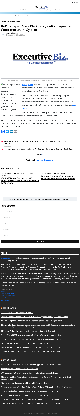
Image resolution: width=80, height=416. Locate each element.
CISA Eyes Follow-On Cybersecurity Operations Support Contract (28, 331)
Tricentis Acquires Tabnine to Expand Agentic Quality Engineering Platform (31, 321)
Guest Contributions (8, 296)
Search (74, 200)
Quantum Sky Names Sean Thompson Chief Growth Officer (25, 343)
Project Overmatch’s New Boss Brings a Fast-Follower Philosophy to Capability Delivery (36, 387)
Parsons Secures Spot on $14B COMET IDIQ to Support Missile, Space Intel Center (34, 317)
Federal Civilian (27, 173)
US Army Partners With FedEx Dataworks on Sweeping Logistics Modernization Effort (36, 399)
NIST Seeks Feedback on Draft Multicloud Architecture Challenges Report (31, 403)
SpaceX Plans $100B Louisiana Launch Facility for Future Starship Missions (31, 335)
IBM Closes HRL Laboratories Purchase (17, 313)
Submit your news (7, 298)
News (4, 175)
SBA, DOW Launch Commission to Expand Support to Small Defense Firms (31, 365)
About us (4, 291)
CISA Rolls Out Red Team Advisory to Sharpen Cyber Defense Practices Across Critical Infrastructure (36, 378)
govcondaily (9, 360)
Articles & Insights (7, 293)
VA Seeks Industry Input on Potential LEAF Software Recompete (27, 395)
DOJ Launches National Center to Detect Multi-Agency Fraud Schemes (30, 373)
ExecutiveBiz (6, 258)
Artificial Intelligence (10, 173)
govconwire (9, 308)
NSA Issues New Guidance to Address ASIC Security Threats (25, 383)
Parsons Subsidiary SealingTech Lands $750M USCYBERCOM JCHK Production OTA (35, 351)
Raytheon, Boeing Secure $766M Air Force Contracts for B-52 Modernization (32, 347)
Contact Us (5, 300)
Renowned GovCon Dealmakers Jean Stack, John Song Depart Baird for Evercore (33, 339)
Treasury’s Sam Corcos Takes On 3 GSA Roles (19, 369)
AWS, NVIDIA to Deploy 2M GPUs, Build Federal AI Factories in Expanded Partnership (20, 180)
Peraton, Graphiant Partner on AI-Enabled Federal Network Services (58, 177)
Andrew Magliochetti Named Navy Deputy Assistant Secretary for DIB (29, 391)
